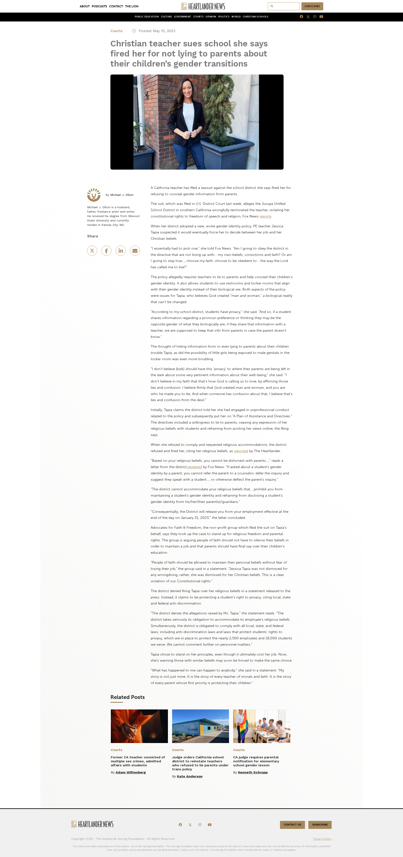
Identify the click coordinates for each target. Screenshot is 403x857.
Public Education (147, 16)
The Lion (132, 6)
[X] (306, 16)
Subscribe (312, 6)
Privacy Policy (322, 838)
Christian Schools (255, 16)
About (85, 6)
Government (182, 16)
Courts (198, 16)
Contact (116, 6)
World (236, 16)
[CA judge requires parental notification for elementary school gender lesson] (261, 726)
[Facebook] (299, 16)
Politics (223, 16)
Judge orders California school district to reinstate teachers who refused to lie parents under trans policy (200, 763)
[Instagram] (313, 16)
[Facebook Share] (106, 252)
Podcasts (99, 6)
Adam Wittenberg (131, 772)
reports (265, 216)
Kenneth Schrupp (253, 772)
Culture (166, 16)
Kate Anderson (190, 776)
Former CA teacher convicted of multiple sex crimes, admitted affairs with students (138, 761)
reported (241, 451)
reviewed (194, 467)
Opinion (210, 16)
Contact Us (292, 824)
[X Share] (92, 252)
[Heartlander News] (201, 6)
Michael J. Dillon (121, 194)
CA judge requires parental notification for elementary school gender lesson (256, 761)
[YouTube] (319, 16)
